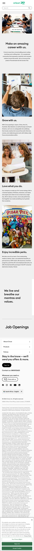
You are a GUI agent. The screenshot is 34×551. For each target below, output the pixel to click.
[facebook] (3, 385)
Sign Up (6, 365)
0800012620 (15, 370)
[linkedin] (19, 385)
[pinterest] (11, 385)
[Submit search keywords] (29, 8)
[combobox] (17, 8)
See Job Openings (17, 29)
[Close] (32, 520)
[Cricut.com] (18, 3)
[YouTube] (15, 385)
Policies (5, 352)
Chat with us (12, 379)
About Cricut (7, 341)
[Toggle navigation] (4, 3)
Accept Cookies (17, 548)
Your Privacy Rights (17, 539)
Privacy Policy (27, 536)
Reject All (17, 544)
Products (6, 347)
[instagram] (7, 385)
